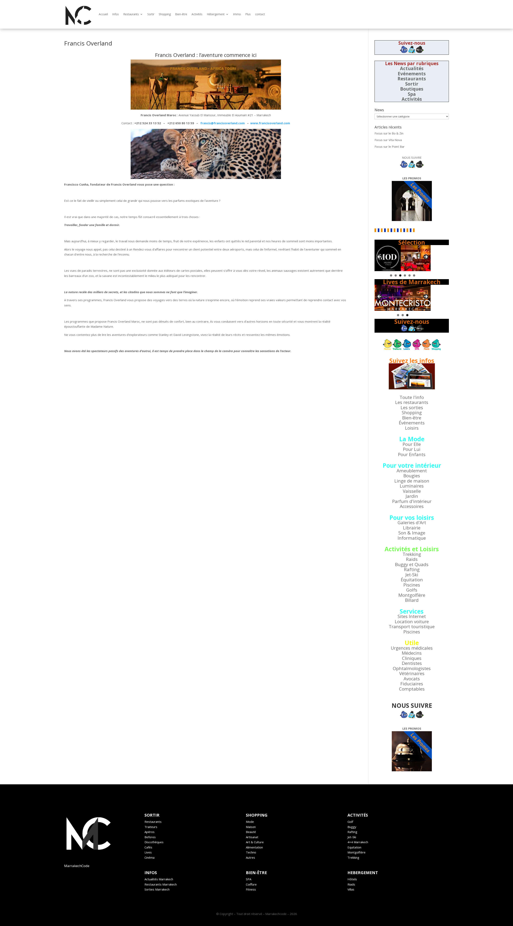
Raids (412, 559)
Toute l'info (412, 397)
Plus (248, 14)
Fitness (251, 889)
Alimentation (254, 847)
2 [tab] (396, 275)
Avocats (412, 679)
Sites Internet (412, 616)
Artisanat (252, 837)
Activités (197, 14)
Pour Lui (411, 449)
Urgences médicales (412, 648)
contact (260, 14)
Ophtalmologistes (412, 668)
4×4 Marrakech (357, 842)
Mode (250, 822)
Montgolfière (411, 595)
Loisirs (412, 428)
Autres (250, 857)
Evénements (412, 74)
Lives (148, 852)
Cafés (148, 847)
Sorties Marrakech (157, 889)
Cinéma (149, 857)
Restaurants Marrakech (160, 884)
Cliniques (411, 658)
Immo (237, 14)
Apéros (149, 832)
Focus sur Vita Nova (388, 140)
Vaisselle (412, 491)
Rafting (412, 569)
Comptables (412, 689)
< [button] (380, 257)
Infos (115, 14)
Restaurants (131, 14)
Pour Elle (412, 444)
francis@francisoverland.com (222, 123)
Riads (351, 884)
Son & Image (411, 533)
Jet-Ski (411, 575)
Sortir (150, 14)
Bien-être (181, 14)
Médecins (412, 653)
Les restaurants (411, 402)
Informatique (412, 538)
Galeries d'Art (412, 522)
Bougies (411, 476)
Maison (251, 827)
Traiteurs (150, 827)
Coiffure (251, 884)
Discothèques (154, 842)
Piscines (411, 585)
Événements (412, 423)
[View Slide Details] (403, 258)
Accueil (103, 14)
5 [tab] (409, 275)
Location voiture (412, 621)
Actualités (411, 68)
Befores (150, 837)
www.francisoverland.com (270, 123)
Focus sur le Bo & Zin (389, 133)
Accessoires (412, 506)
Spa (412, 94)
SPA (248, 879)
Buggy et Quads (411, 564)
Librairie (411, 528)
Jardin (412, 496)
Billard (412, 600)
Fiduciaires (411, 684)
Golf (350, 822)
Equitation (354, 847)
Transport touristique (412, 626)
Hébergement (216, 14)
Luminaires (412, 486)
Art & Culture (255, 842)
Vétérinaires (411, 673)
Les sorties (412, 407)
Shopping (165, 14)
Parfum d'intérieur (411, 501)
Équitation (412, 580)
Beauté (251, 832)
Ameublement (412, 471)
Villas (350, 889)
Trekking (412, 554)
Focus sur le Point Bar (390, 146)
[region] (403, 258)
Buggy (351, 827)
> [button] (426, 257)
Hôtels (352, 879)
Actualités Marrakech (158, 879)
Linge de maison (411, 481)
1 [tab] (391, 275)
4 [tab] (405, 275)
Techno (251, 852)
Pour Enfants (411, 454)
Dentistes (412, 663)
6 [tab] (414, 275)
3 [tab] (400, 275)
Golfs (411, 590)
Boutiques (411, 89)
